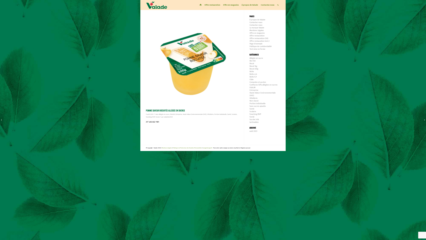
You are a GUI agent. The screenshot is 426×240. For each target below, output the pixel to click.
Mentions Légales (256, 30)
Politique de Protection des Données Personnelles (187, 148)
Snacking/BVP (150, 117)
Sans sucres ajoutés (257, 106)
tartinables (254, 122)
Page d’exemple (255, 44)
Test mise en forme (257, 49)
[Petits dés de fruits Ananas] (424, 120)
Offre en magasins (257, 33)
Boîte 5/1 (253, 77)
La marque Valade (256, 28)
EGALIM (172, 114)
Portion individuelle (220, 114)
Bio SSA (252, 61)
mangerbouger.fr (207, 148)
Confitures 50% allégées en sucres (263, 85)
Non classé (253, 101)
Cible (251, 79)
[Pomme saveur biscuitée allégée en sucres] (1, 120)
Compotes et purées (257, 82)
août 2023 (253, 131)
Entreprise (178, 114)
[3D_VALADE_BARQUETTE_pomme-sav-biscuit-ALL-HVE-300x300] (192, 61)
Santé (229, 114)
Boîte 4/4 (253, 74)
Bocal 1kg (253, 66)
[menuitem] (200, 5)
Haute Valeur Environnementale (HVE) (195, 114)
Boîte (251, 71)
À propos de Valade (257, 20)
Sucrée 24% (254, 119)
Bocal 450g (253, 69)
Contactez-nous (255, 22)
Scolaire (234, 114)
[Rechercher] (278, 5)
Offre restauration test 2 (259, 41)
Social (158, 117)
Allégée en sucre (164, 114)
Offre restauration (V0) (258, 38)
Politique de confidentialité (260, 46)
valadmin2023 (168, 117)
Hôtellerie (210, 114)
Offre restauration (256, 36)
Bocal (251, 63)
